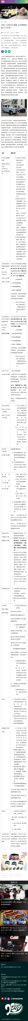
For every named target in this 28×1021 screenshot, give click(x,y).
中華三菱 (4, 875)
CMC (11, 875)
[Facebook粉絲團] (5, 998)
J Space (17, 875)
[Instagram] (8, 998)
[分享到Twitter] (5, 51)
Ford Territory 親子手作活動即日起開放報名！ (13, 991)
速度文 (5, 21)
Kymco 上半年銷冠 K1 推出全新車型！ (11, 989)
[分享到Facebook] (2, 51)
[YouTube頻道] (2, 998)
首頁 (2, 21)
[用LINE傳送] (9, 51)
